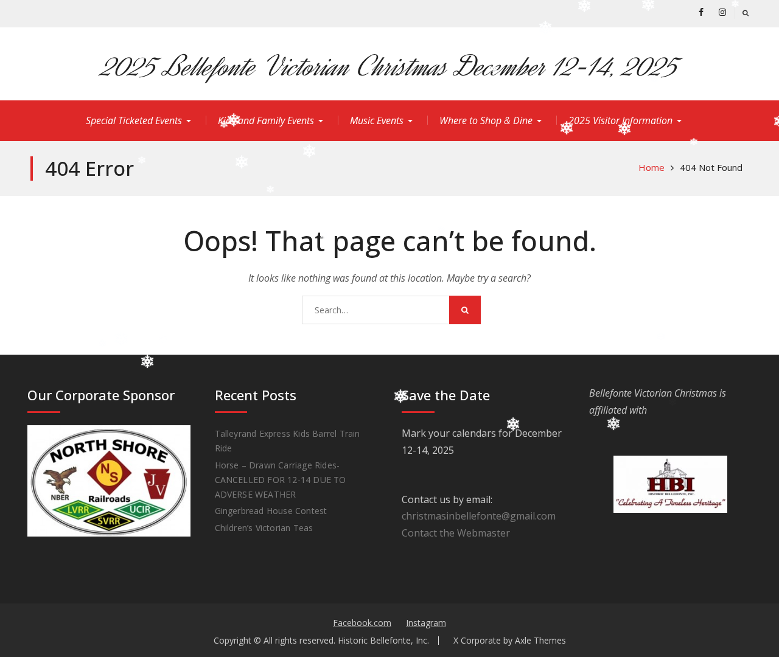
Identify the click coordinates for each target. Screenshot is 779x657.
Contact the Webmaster (456, 533)
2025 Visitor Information (620, 120)
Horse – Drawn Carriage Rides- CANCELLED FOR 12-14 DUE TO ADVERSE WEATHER (280, 479)
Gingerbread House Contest (271, 510)
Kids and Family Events (266, 120)
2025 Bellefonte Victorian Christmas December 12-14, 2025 (390, 66)
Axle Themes (540, 640)
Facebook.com (362, 622)
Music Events (376, 120)
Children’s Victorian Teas (264, 528)
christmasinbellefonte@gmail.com (479, 516)
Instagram (426, 622)
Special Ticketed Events (134, 120)
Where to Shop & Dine (486, 120)
